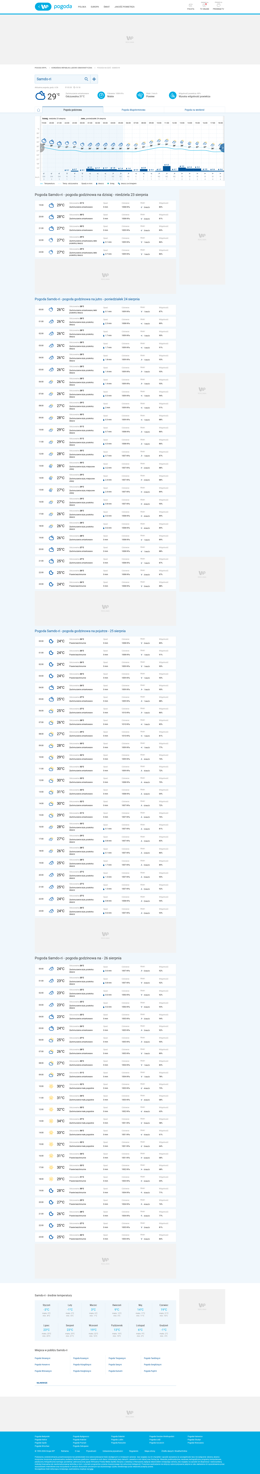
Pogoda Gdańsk (118, 1436)
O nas (77, 1451)
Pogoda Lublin (117, 1439)
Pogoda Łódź (154, 1439)
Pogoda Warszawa (196, 1443)
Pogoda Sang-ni (115, 1364)
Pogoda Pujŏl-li (150, 1371)
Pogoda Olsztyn (194, 1439)
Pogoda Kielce (41, 1439)
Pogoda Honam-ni (42, 1364)
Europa (95, 7)
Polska (82, 7)
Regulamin (133, 1451)
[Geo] (94, 79)
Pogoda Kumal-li (115, 1371)
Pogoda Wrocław (42, 1446)
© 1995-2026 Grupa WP (45, 1451)
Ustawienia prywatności (113, 1451)
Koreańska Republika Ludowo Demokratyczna (72, 68)
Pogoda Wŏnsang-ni (43, 1371)
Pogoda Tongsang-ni (117, 1358)
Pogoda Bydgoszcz (81, 1436)
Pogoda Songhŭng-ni (152, 1364)
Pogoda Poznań (79, 1443)
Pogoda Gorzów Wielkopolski (161, 1436)
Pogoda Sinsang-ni (42, 1358)
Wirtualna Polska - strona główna (43, 7)
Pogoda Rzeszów (118, 1443)
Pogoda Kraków (79, 1439)
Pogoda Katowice (195, 1436)
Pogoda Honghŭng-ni (82, 1371)
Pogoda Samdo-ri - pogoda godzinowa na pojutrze (71, 631)
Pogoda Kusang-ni (80, 1358)
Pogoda (63, 6)
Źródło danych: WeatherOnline (174, 1451)
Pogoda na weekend (194, 109)
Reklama (65, 1451)
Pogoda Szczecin (156, 1443)
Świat (107, 7)
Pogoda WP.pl (41, 68)
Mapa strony (150, 1451)
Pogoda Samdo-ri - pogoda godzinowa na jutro (68, 299)
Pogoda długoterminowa (133, 109)
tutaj (91, 1469)
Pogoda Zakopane (80, 1446)
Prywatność (91, 1451)
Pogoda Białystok (42, 1436)
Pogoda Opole (41, 1443)
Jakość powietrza (125, 7)
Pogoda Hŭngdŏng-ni (82, 1364)
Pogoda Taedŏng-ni (152, 1358)
